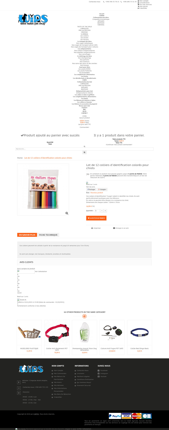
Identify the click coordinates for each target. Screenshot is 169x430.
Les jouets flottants (85, 71)
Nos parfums (84, 60)
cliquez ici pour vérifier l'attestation (78, 429)
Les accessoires (84, 73)
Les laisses (84, 38)
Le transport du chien (84, 41)
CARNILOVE (84, 28)
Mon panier (143, 6)
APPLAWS (101, 21)
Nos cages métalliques (84, 43)
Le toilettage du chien (84, 56)
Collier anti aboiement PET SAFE (57, 349)
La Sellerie (84, 34)
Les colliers (84, 36)
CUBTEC (36, 414)
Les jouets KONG (84, 69)
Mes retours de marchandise (59, 378)
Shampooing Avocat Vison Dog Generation (84, 349)
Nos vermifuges (84, 54)
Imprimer (97, 228)
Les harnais (84, 39)
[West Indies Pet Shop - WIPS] (32, 19)
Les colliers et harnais (84, 102)
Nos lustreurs (84, 62)
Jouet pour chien (84, 67)
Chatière (84, 108)
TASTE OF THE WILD (84, 27)
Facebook (103, 370)
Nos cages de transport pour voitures (84, 47)
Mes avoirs (58, 382)
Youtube (103, 376)
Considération (144, 3)
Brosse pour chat (84, 106)
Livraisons (80, 373)
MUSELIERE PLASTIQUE (29, 348)
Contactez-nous (82, 370)
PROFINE (84, 32)
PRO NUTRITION (84, 30)
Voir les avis (90, 187)
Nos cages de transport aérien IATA (84, 45)
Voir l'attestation (41, 271)
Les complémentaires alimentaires (84, 97)
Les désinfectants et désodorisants (84, 78)
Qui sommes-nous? (84, 382)
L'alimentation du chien (101, 17)
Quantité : (90, 211)
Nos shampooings (84, 58)
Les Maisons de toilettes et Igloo (84, 100)
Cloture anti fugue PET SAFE (112, 348)
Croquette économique (101, 19)
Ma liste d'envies (145, 5)
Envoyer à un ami (122, 228)
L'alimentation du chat (84, 82)
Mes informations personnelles (60, 389)
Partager (91, 189)
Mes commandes (60, 373)
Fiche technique (48, 234)
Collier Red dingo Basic (139, 348)
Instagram (104, 373)
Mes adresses (59, 385)
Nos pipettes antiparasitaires (84, 52)
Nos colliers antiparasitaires (84, 51)
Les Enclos (84, 76)
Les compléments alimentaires (84, 74)
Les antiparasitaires (84, 49)
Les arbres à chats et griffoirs (84, 95)
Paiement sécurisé (84, 385)
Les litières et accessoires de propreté (84, 104)
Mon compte (58, 365)
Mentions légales (83, 376)
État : (88, 193)
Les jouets (84, 98)
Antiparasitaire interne (84, 93)
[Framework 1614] (31, 368)
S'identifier (143, 8)
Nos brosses (84, 65)
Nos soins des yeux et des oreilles (84, 63)
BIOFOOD (100, 23)
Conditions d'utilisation (85, 379)
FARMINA (101, 25)
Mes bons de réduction (62, 394)
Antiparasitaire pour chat (84, 91)
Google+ (103, 189)
